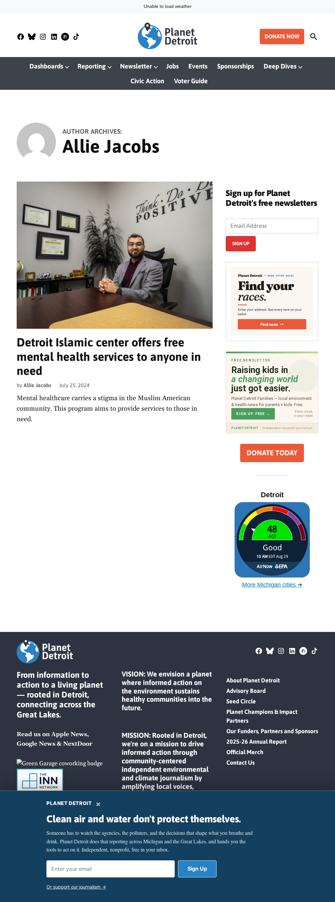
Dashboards (46, 66)
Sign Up (197, 868)
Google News (36, 744)
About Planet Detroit (253, 680)
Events (197, 66)
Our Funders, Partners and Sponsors (272, 731)
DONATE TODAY (272, 453)
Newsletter (136, 66)
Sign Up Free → (253, 414)
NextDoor (77, 744)
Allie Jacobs (37, 385)
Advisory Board (246, 690)
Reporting (92, 66)
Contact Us (240, 762)
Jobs (172, 66)
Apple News (69, 734)
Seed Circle (241, 701)
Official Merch (244, 752)
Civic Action (147, 81)
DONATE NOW (282, 36)
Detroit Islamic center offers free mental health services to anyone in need (109, 356)
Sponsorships (235, 66)
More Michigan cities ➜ (272, 584)
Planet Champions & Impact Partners (261, 716)
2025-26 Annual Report (256, 741)
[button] (272, 301)
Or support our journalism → (76, 887)
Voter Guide (191, 81)
